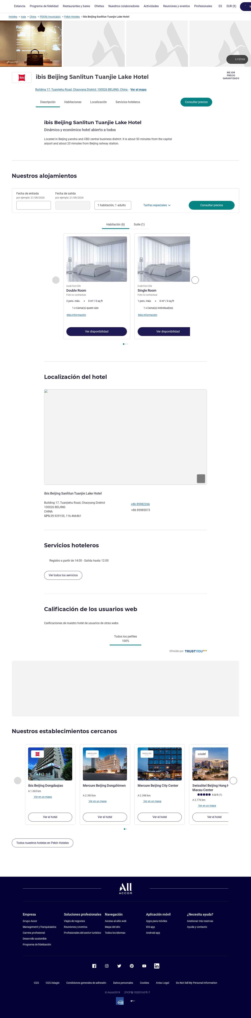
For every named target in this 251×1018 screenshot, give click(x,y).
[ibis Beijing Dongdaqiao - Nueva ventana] (50, 763)
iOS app (150, 926)
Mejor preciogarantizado (231, 75)
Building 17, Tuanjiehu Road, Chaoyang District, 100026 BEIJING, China (81, 89)
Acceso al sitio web (115, 921)
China (33, 16)
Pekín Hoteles (72, 16)
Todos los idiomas (115, 932)
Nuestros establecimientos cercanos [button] (64, 731)
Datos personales (123, 982)
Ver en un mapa (42, 796)
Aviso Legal (162, 982)
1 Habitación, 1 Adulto (112, 205)
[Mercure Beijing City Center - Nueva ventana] (160, 763)
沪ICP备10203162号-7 (137, 992)
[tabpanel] (125, 289)
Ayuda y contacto (197, 926)
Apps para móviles (156, 921)
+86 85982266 (140, 504)
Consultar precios (196, 102)
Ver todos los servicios (63, 575)
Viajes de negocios (74, 921)
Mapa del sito (112, 926)
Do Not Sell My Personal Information (196, 982)
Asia (23, 16)
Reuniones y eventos (75, 926)
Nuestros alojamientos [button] (44, 175)
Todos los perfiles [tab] (125, 639)
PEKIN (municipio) (50, 16)
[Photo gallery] (125, 44)
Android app (153, 932)
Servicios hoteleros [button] (71, 545)
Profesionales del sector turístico (82, 932)
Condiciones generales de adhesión (86, 982)
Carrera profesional (34, 932)
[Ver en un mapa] (125, 437)
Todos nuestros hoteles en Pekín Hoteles (42, 843)
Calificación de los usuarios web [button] (90, 609)
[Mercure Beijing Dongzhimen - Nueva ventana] (105, 763)
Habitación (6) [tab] (115, 224)
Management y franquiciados (39, 926)
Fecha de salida (69, 195)
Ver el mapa (138, 89)
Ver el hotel (50, 817)
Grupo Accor (30, 921)
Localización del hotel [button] (75, 377)
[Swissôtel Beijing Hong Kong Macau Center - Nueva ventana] (214, 763)
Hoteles (13, 16)
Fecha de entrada (30, 195)
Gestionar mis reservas (200, 921)
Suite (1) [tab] (139, 224)
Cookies (144, 982)
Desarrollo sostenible (34, 938)
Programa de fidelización (37, 944)
